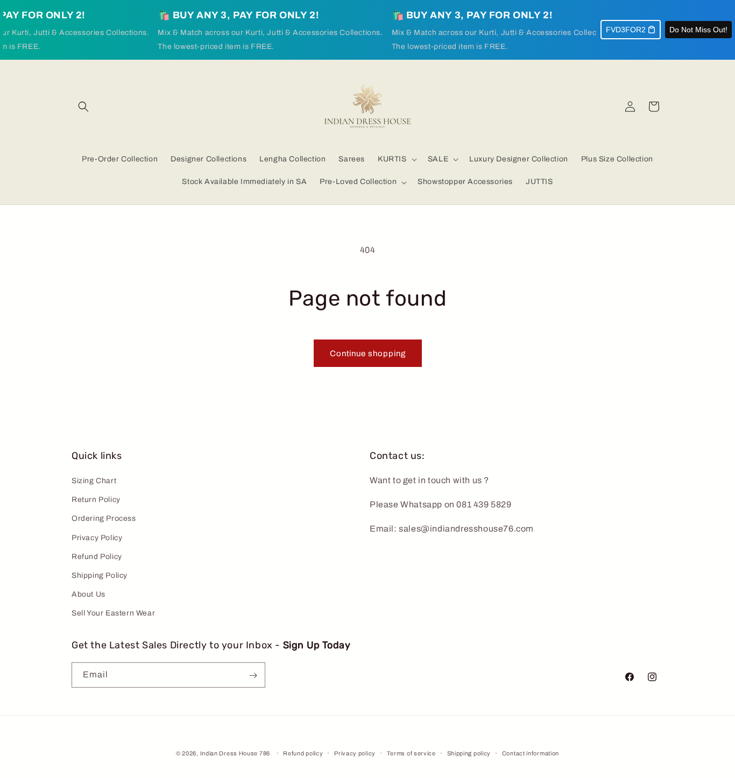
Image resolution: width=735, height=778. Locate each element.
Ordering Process (104, 519)
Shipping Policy (100, 576)
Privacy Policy (97, 538)
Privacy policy (355, 753)
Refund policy (303, 753)
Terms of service (411, 753)
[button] (83, 106)
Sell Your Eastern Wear (113, 614)
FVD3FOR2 (626, 29)
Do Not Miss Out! (698, 29)
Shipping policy (469, 753)
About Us (88, 595)
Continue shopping (368, 353)
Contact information (530, 753)
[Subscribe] (253, 675)
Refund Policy (97, 557)
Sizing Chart (94, 481)
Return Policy (96, 500)
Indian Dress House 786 (235, 753)
